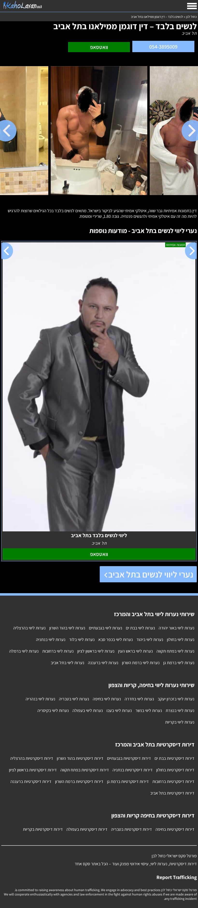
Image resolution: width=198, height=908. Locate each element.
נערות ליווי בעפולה (87, 710)
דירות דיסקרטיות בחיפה (175, 829)
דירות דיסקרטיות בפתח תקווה (84, 770)
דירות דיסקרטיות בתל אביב (172, 793)
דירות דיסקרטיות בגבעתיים (129, 758)
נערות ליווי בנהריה (40, 699)
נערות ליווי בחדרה (139, 699)
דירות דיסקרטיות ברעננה (30, 781)
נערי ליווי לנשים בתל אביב (150, 574)
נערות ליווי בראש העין (135, 651)
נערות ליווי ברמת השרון (141, 662)
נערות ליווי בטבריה (74, 699)
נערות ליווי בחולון (180, 639)
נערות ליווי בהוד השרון (67, 628)
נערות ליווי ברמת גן (178, 662)
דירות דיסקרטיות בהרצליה (31, 758)
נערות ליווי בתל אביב (67, 662)
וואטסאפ (99, 47)
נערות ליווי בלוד (82, 639)
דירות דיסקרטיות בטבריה (131, 829)
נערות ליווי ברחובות (58, 651)
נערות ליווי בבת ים (140, 628)
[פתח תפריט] (192, 6)
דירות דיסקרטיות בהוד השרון (80, 758)
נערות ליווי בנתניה (50, 639)
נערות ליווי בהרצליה (29, 628)
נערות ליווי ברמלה (24, 651)
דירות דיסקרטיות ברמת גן (128, 781)
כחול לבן (191, 16)
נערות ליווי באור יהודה (176, 628)
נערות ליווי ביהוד (149, 639)
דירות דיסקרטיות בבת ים (174, 758)
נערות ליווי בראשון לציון (95, 651)
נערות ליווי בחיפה (107, 699)
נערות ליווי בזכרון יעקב (176, 699)
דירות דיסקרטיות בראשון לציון (33, 770)
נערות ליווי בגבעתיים (105, 628)
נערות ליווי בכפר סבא (115, 639)
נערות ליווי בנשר (148, 710)
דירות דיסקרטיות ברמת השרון (79, 781)
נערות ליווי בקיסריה (53, 710)
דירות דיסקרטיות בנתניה (133, 770)
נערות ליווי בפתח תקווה (175, 651)
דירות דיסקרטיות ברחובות (173, 781)
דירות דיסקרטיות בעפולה (86, 829)
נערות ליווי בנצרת (180, 710)
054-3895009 (163, 46)
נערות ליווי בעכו (119, 710)
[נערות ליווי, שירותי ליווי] (22, 5)
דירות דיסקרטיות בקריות (43, 829)
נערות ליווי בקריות (179, 722)
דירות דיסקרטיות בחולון (175, 770)
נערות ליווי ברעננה (103, 662)
